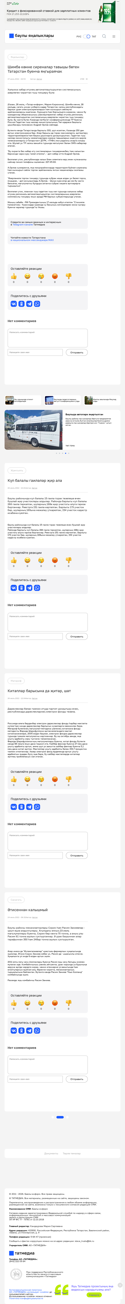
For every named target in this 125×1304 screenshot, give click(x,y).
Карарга (94, 1294)
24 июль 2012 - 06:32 (17, 917)
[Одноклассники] (21, 304)
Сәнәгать (16, 899)
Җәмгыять (17, 470)
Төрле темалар (72, 1153)
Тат (94, 36)
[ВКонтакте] (14, 304)
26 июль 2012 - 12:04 (17, 698)
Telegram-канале (23, 224)
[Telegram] (29, 304)
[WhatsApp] (37, 304)
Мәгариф (16, 680)
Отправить (76, 352)
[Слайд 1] (56, 453)
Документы (51, 1153)
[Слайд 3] (62, 453)
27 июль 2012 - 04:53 (17, 79)
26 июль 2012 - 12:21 (16, 488)
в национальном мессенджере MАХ (32, 239)
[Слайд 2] (59, 453)
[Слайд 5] (68, 453)
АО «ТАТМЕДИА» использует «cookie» (29, 1292)
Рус (79, 36)
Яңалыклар (17, 57)
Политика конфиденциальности (26, 1298)
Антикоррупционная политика (25, 1289)
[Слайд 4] (65, 453)
